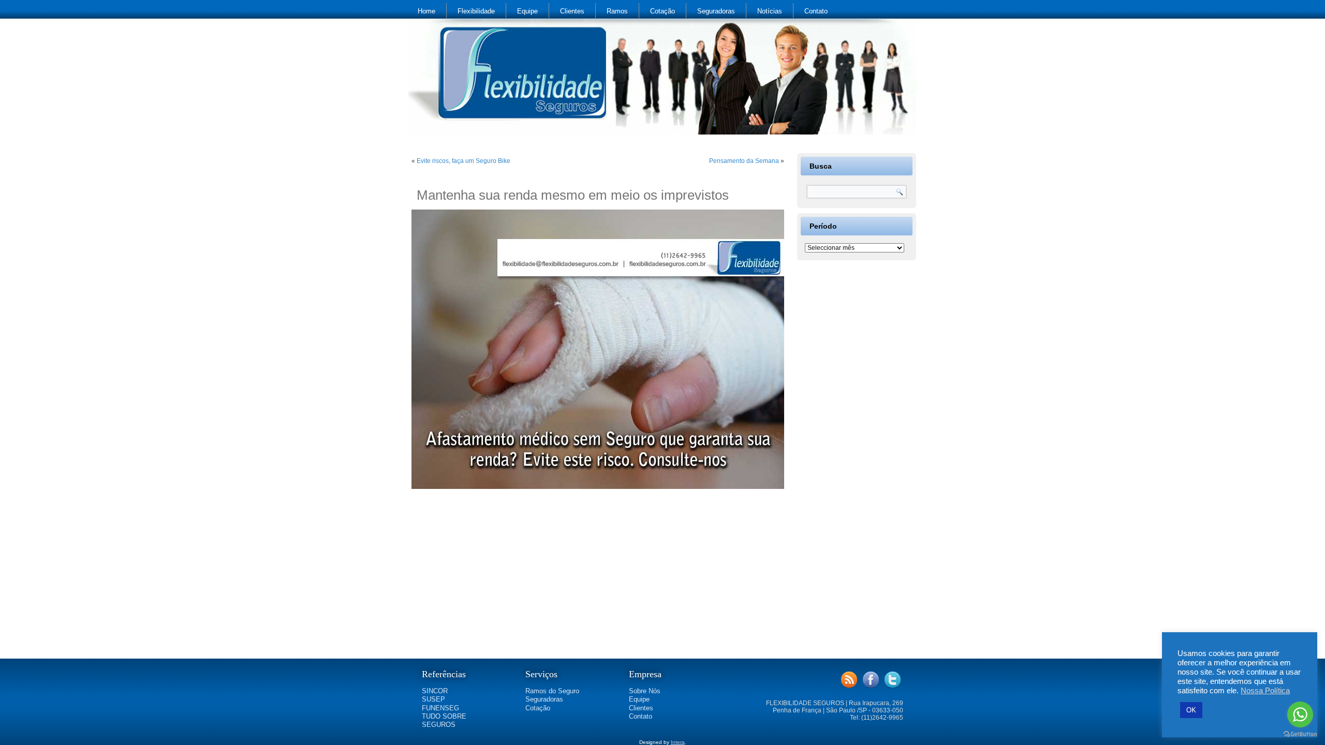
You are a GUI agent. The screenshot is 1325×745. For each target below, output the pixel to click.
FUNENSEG (440, 708)
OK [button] (1191, 710)
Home (426, 11)
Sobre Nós (644, 691)
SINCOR (435, 691)
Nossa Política (1265, 691)
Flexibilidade (476, 11)
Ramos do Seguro (552, 691)
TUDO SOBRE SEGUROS (444, 720)
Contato (816, 11)
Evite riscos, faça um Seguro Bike (463, 161)
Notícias (769, 11)
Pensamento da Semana (744, 161)
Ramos (617, 11)
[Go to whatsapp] (1300, 714)
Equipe (527, 11)
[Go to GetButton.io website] (1300, 734)
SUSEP (433, 699)
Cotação (662, 11)
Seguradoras (716, 11)
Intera (678, 742)
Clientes (572, 11)
